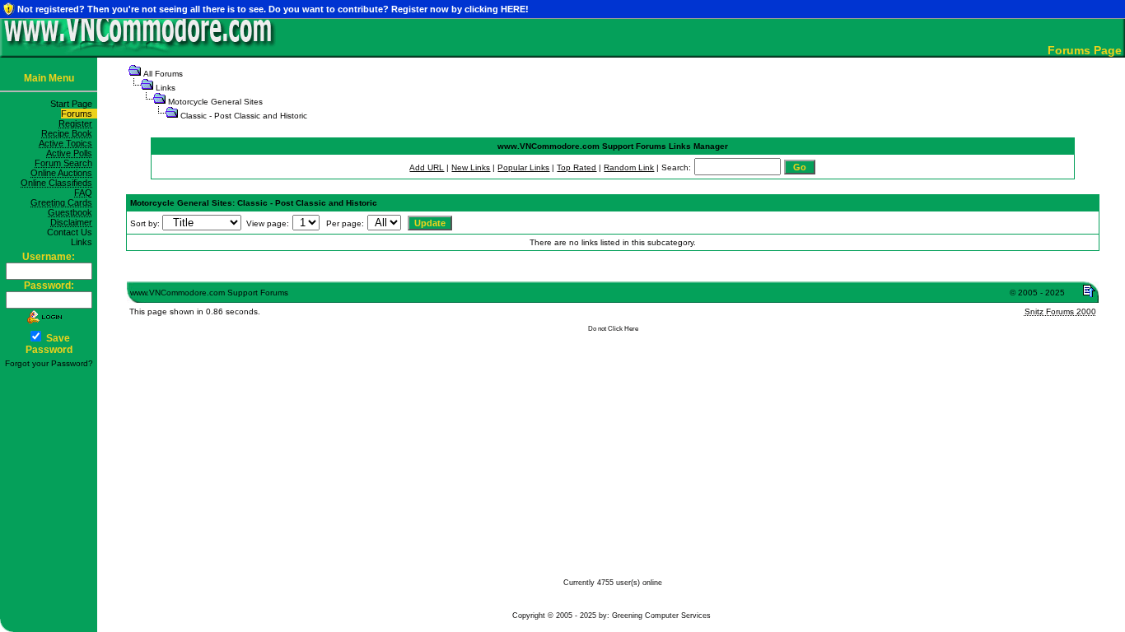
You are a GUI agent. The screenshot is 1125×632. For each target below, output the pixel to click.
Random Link (629, 167)
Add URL (426, 167)
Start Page (73, 104)
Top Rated (576, 167)
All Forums (163, 73)
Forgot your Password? (49, 363)
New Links (470, 167)
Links (84, 242)
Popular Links (523, 167)
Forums (79, 113)
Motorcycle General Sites (215, 101)
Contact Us (72, 232)
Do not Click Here (613, 328)
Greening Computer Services (661, 615)
